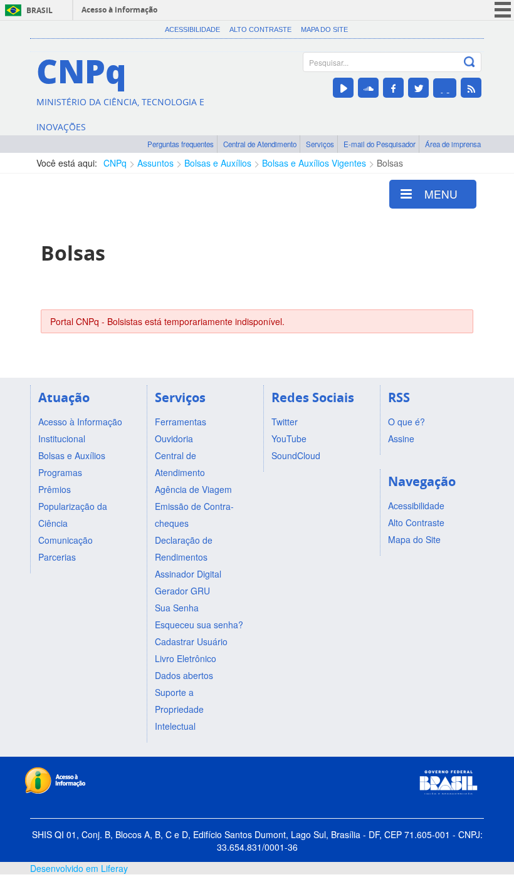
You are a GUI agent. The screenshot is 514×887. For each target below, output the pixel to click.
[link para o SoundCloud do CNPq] (368, 88)
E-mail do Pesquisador (380, 144)
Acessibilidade (192, 29)
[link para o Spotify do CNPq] (444, 88)
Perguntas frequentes (180, 144)
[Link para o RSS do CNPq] (471, 88)
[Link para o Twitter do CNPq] (418, 88)
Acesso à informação (119, 9)
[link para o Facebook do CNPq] (393, 88)
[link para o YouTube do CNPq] (343, 88)
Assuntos (155, 163)
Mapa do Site (324, 29)
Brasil (39, 10)
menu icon (503, 10)
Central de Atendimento (259, 144)
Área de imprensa (453, 144)
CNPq (115, 163)
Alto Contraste (260, 29)
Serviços (320, 144)
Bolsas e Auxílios (217, 163)
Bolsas (390, 163)
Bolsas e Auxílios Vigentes (314, 163)
